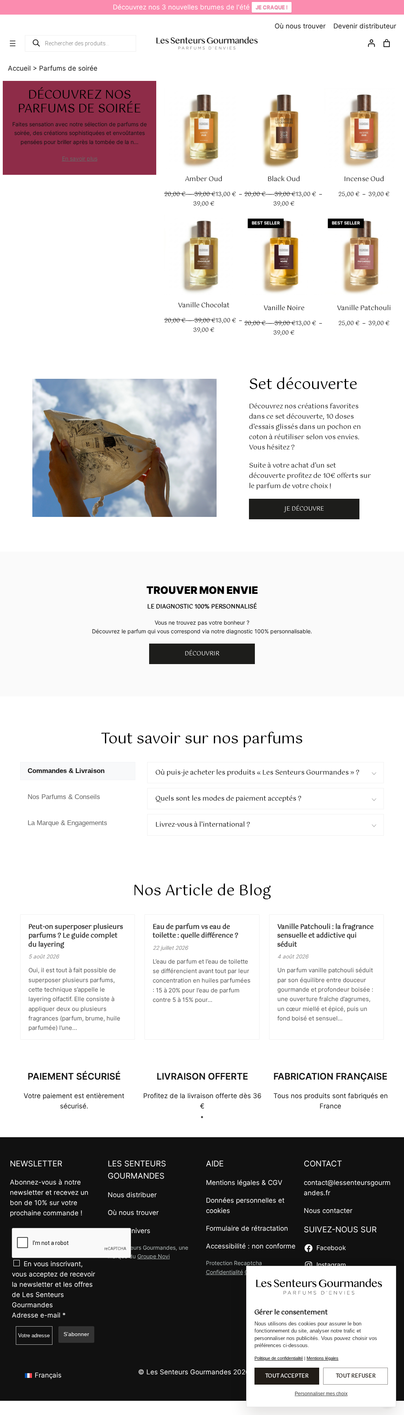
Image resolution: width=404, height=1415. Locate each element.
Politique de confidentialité (278, 1358)
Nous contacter (328, 1211)
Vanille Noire (284, 308)
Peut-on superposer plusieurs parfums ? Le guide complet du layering (75, 936)
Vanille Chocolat (204, 305)
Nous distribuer (132, 1195)
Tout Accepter (287, 1376)
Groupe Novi (153, 1256)
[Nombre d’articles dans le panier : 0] (387, 43)
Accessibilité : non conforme (251, 1246)
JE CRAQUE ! (272, 7)
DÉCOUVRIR (202, 654)
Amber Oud (204, 179)
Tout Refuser (356, 1376)
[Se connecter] (371, 44)
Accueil (19, 68)
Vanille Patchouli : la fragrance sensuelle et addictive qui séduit (325, 936)
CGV (275, 1183)
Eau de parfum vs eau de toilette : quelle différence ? (195, 932)
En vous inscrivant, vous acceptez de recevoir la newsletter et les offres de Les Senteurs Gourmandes (53, 1284)
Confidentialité (224, 1272)
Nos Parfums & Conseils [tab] (64, 797)
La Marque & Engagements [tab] (67, 823)
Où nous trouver (300, 26)
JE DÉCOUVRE (304, 509)
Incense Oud (364, 179)
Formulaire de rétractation (247, 1228)
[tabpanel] (74, 1090)
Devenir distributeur (364, 26)
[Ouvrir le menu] (12, 43)
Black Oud (283, 179)
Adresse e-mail (39, 1315)
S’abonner (76, 1334)
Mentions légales (233, 1183)
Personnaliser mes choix (321, 1393)
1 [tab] (202, 1117)
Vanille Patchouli (364, 308)
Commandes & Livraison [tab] (66, 771)
